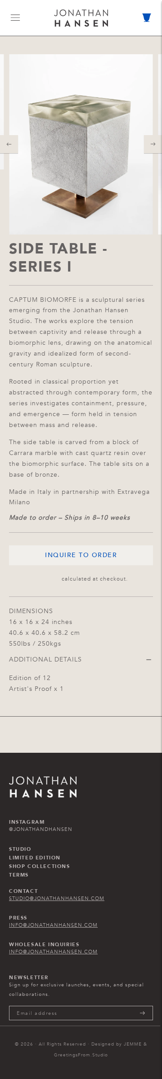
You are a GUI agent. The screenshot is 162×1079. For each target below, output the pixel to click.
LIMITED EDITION (35, 858)
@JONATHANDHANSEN (40, 829)
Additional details (45, 659)
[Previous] (9, 144)
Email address (37, 1005)
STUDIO (20, 849)
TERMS (19, 875)
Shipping (47, 578)
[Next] (153, 144)
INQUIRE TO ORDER (81, 555)
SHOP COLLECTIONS (39, 867)
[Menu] (15, 18)
